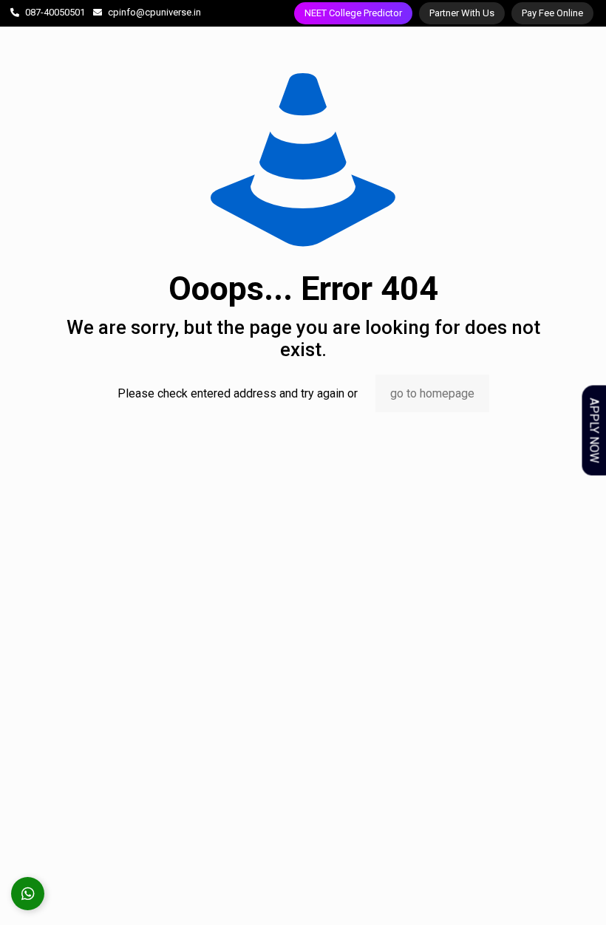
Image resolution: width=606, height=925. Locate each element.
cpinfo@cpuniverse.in (154, 12)
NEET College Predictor (353, 12)
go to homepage (432, 393)
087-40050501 (55, 12)
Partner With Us (461, 12)
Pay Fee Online (552, 12)
